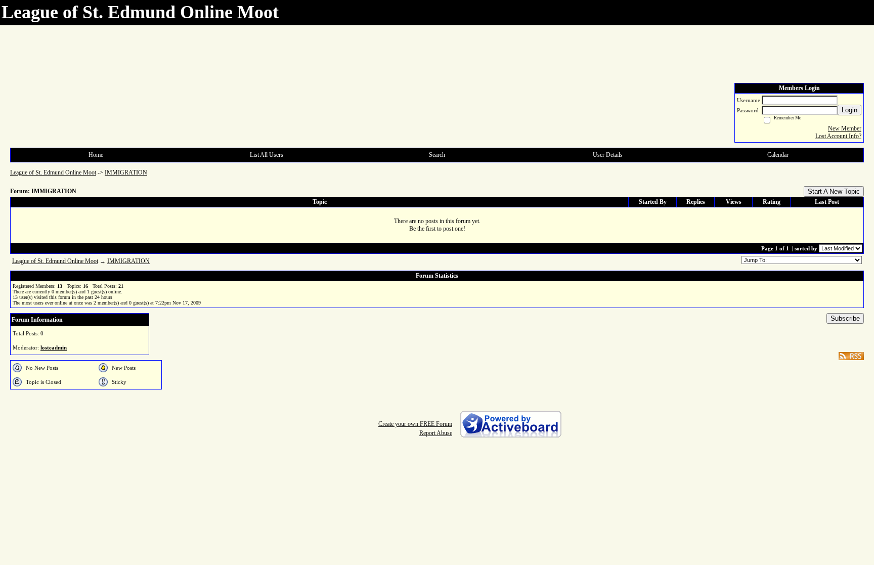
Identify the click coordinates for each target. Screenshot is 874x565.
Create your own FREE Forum (415, 423)
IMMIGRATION (126, 172)
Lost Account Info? (838, 136)
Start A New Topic (834, 191)
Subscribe (845, 318)
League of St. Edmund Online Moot (53, 172)
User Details (608, 154)
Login (849, 110)
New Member (844, 128)
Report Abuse (435, 433)
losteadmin (53, 347)
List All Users (266, 154)
